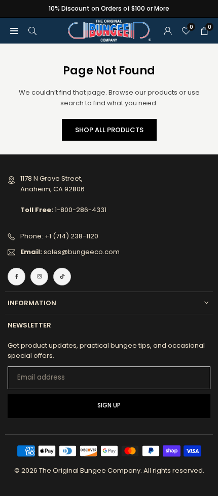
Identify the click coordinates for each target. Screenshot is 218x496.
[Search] (32, 30)
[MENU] (14, 30)
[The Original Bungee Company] (109, 30)
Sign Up (109, 405)
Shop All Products (109, 130)
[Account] (168, 30)
